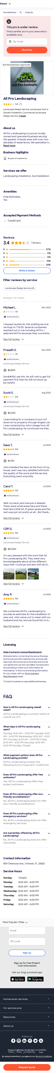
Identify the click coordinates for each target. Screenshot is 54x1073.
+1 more (22, 116)
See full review (11, 339)
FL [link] (21, 12)
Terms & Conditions (43, 1056)
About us (8, 1026)
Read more (9, 145)
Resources (9, 1017)
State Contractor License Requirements (22, 652)
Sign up (27, 952)
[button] (8, 573)
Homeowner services (15, 999)
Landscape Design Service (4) (19, 288)
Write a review (27, 270)
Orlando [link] (29, 12)
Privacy (11, 1051)
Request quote (27, 1067)
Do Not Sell (29, 1051)
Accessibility (41, 1051)
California (19, 1051)
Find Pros (27, 50)
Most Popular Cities (13, 922)
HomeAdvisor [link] (9, 12)
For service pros (12, 1008)
